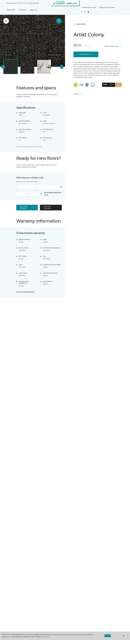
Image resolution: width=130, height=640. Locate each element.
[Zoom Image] (6, 21)
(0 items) (88, 12)
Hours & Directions (88, 7)
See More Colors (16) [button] (54, 55)
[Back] (3, 67)
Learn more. (45, 637)
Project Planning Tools (112, 46)
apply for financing (47, 207)
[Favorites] (85, 12)
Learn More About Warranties (25, 292)
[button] (81, 12)
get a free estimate (23, 207)
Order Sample (84, 54)
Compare (76, 94)
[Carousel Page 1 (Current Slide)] (10, 67)
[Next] (62, 67)
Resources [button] (11, 10)
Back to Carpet (81, 24)
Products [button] (22, 10)
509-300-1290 (34, 3)
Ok (108, 635)
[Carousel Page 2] (27, 67)
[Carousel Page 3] (44, 67)
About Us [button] (33, 10)
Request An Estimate (107, 7)
